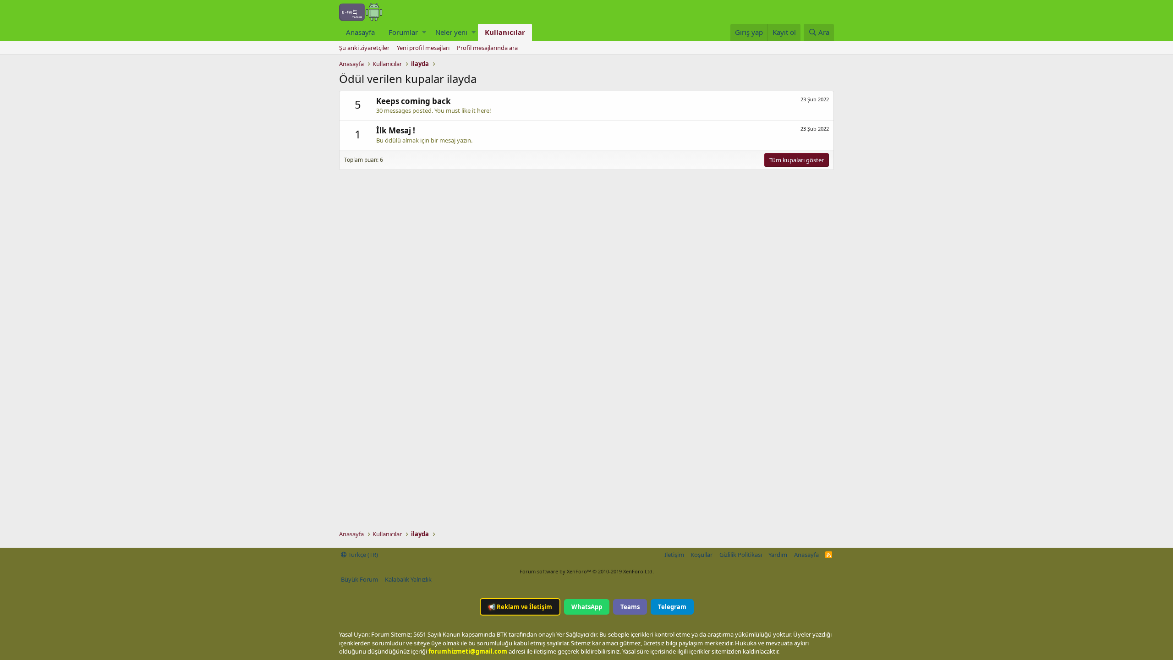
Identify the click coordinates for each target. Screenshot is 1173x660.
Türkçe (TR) (362, 554)
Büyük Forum (359, 579)
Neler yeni (451, 32)
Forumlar (403, 32)
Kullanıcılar (505, 32)
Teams (630, 607)
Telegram (672, 607)
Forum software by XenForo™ (587, 571)
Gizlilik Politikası (740, 554)
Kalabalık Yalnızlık (408, 579)
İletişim (674, 554)
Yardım (777, 554)
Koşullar (702, 554)
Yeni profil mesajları (423, 48)
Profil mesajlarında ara (487, 48)
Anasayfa (360, 32)
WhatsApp (586, 607)
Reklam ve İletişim (520, 607)
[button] (424, 32)
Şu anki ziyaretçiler (364, 48)
